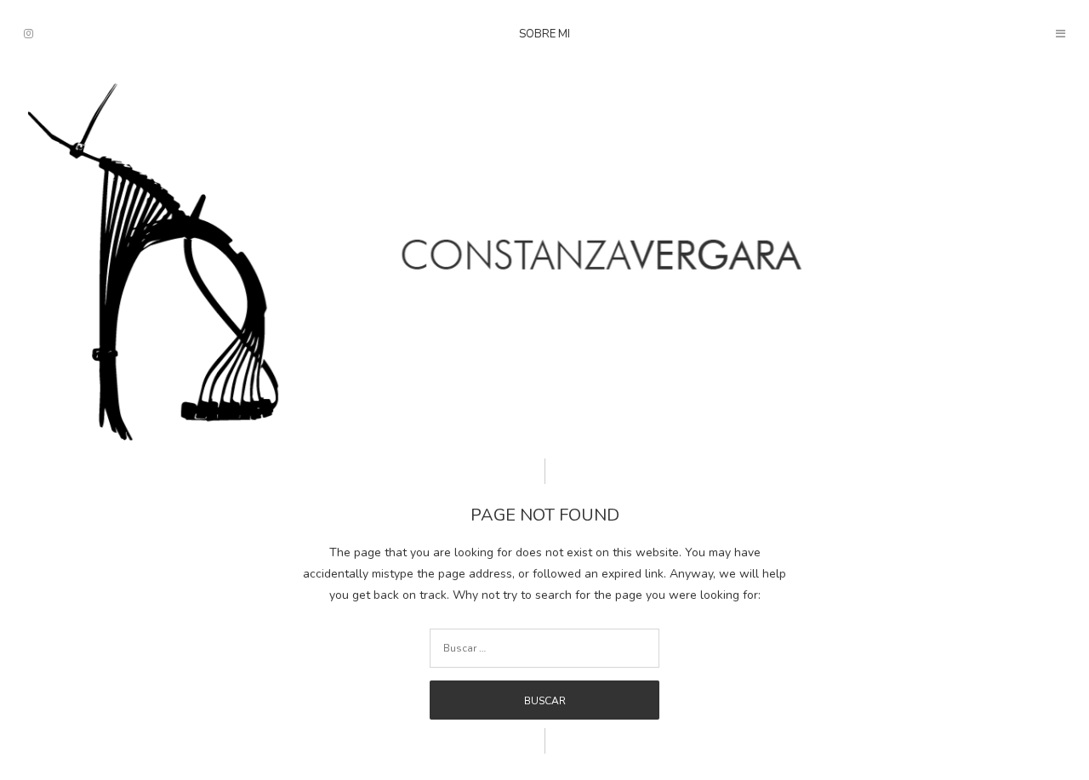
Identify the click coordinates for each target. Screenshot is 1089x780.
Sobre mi (544, 34)
